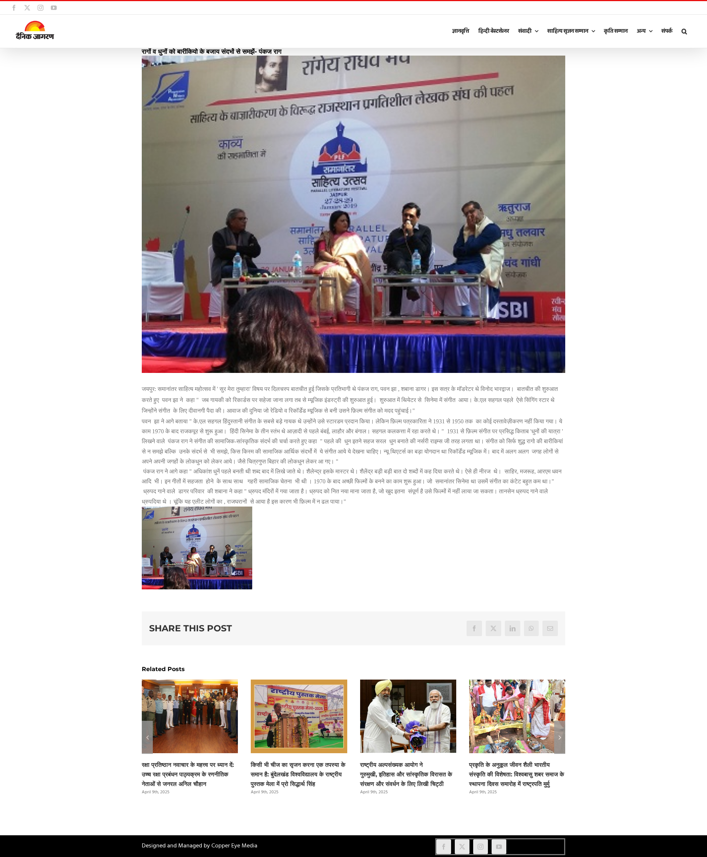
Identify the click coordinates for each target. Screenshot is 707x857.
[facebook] (443, 846)
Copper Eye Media (234, 846)
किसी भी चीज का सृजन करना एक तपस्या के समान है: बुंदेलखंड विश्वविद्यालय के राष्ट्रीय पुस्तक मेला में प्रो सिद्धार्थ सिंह (298, 774)
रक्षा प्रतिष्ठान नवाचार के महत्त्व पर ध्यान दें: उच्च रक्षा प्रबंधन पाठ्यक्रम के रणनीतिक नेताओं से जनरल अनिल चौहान (188, 774)
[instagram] (480, 846)
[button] (684, 31)
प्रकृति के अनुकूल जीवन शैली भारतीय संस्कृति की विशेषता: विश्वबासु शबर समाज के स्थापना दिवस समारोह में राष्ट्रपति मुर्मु (516, 774)
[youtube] (499, 846)
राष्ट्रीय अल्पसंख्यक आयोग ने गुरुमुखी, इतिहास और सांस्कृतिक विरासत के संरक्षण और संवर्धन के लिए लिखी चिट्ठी (406, 774)
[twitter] (462, 846)
